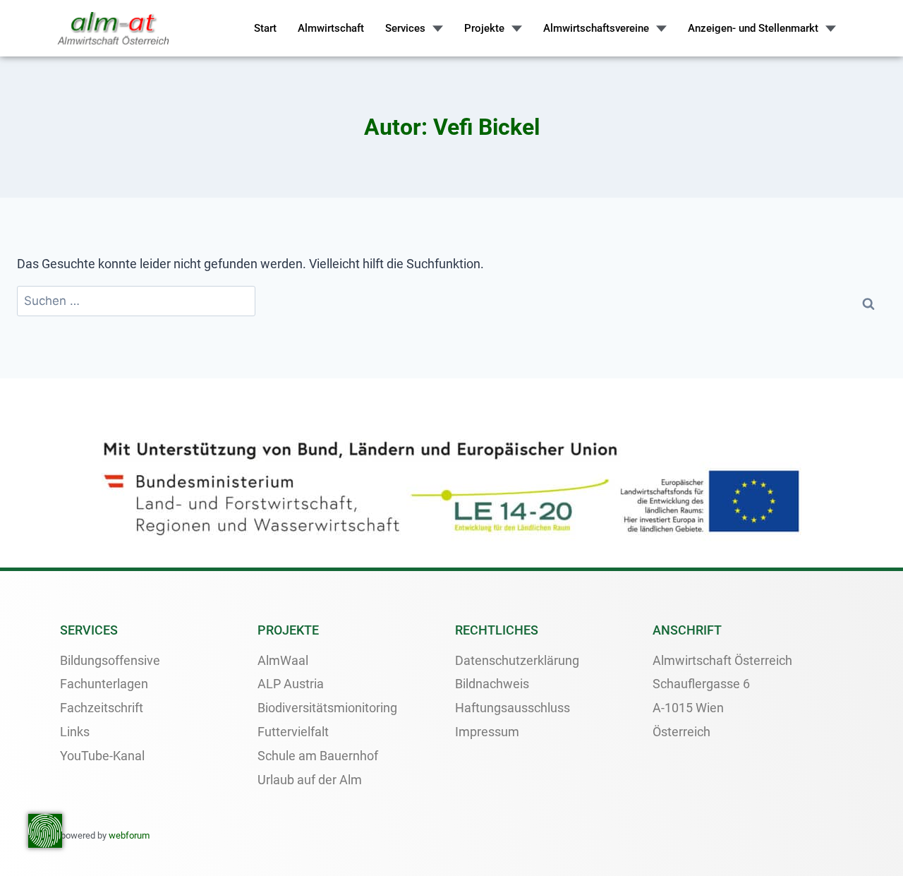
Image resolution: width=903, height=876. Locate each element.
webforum (129, 835)
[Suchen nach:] (136, 301)
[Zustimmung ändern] (45, 831)
